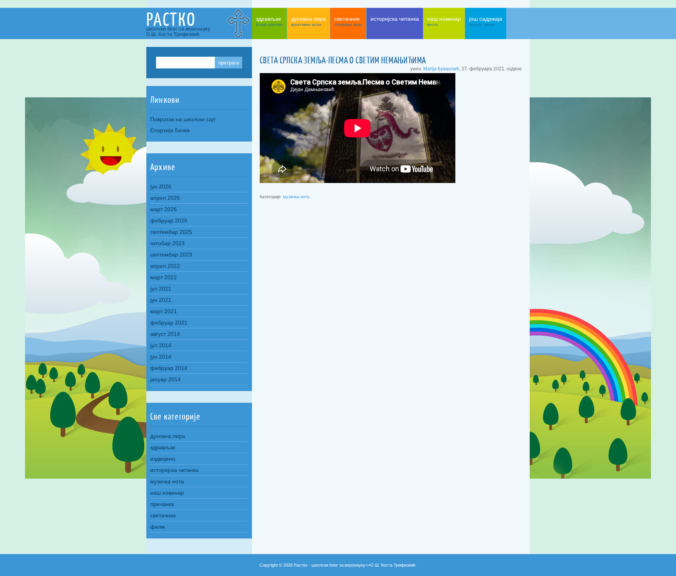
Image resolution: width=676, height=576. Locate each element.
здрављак (162, 447)
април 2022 (165, 266)
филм (157, 527)
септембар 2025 (171, 232)
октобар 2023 (167, 243)
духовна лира (167, 436)
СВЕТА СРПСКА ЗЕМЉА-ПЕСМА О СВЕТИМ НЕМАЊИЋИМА (343, 60)
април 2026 (165, 198)
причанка (162, 504)
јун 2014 (160, 356)
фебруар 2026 (168, 220)
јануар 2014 (165, 379)
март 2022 (163, 277)
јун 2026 (160, 186)
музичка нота (296, 196)
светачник (163, 515)
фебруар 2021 (168, 322)
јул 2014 (160, 345)
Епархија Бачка (170, 130)
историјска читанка (174, 470)
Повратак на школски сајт (183, 119)
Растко (171, 19)
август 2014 (165, 334)
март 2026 (163, 209)
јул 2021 (160, 288)
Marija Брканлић (441, 68)
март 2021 (163, 311)
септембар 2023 (171, 254)
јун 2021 (160, 300)
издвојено (162, 459)
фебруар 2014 (168, 368)
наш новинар (167, 493)
